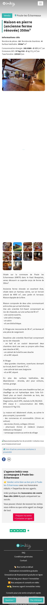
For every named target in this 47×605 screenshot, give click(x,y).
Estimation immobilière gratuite (23, 571)
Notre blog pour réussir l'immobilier (23, 578)
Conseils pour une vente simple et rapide (23, 593)
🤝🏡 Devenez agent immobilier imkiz (23, 586)
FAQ (23, 552)
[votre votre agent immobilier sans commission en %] (9, 3)
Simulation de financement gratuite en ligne (24, 574)
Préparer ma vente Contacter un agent (23, 517)
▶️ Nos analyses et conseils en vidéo (23, 582)
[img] (9, 4)
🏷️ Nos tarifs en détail (23, 567)
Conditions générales (23, 556)
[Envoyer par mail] (9, 459)
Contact (23, 560)
